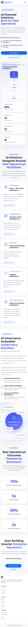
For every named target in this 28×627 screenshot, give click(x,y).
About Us (3, 593)
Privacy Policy (4, 612)
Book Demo (14, 53)
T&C (2, 616)
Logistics (3, 606)
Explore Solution (8, 205)
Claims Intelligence (8, 104)
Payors (2, 599)
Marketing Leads (7, 126)
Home (2, 588)
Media (2, 603)
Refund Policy (4, 614)
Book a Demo (13, 566)
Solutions (3, 590)
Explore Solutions (14, 57)
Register (14, 569)
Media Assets (7, 137)
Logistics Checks (7, 115)
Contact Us (3, 619)
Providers (3, 601)
